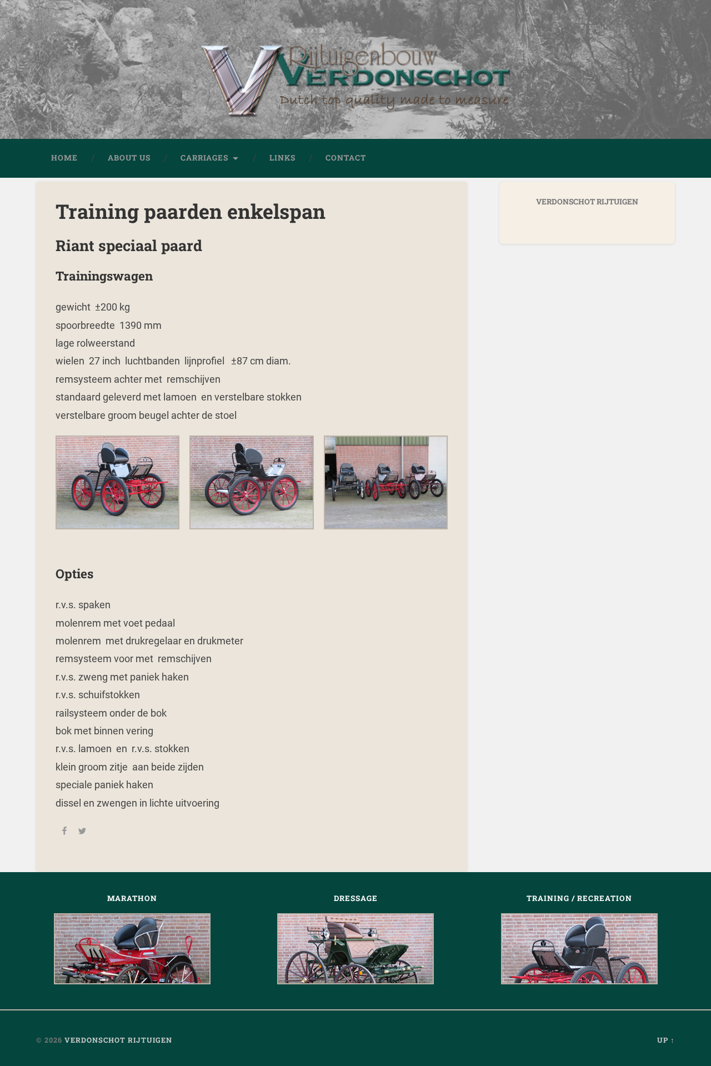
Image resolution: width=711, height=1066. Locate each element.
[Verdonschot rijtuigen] (355, 86)
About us (129, 158)
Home (64, 158)
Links (282, 158)
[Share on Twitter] (82, 832)
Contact (346, 158)
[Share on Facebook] (64, 832)
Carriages (204, 158)
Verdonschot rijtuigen (118, 1039)
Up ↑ (666, 1039)
